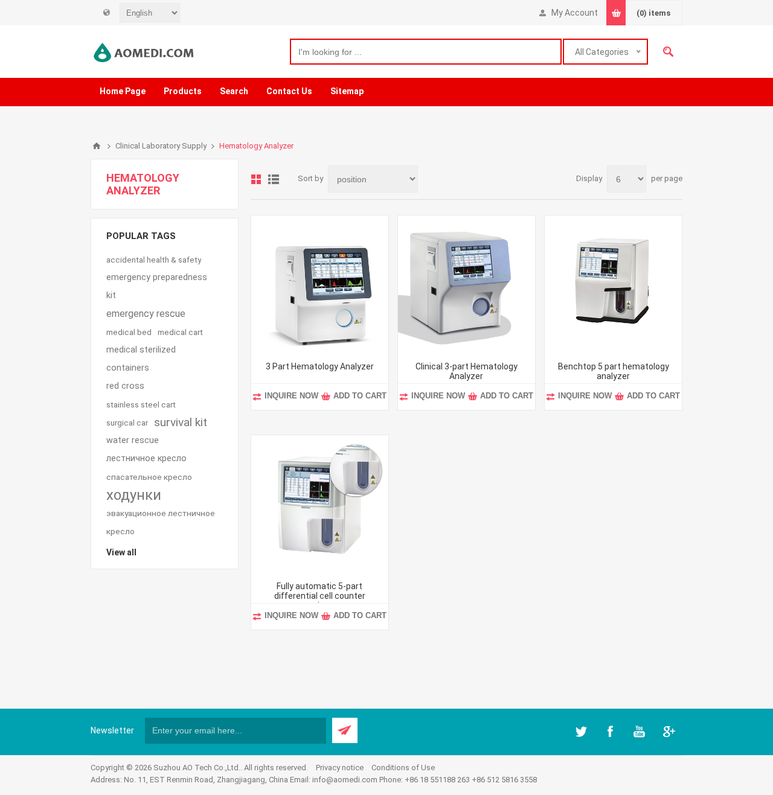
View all (121, 552)
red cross (125, 386)
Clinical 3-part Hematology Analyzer (466, 371)
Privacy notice (340, 767)
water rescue (132, 440)
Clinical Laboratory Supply (161, 145)
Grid (256, 179)
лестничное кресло (146, 458)
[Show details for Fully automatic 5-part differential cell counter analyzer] (319, 503)
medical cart (180, 332)
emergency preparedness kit (156, 286)
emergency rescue (145, 313)
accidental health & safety (153, 259)
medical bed (129, 332)
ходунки (133, 495)
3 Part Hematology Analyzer (320, 366)
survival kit (180, 422)
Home (97, 146)
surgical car (127, 422)
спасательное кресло (149, 477)
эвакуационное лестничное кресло (160, 522)
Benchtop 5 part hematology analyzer (613, 371)
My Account (574, 13)
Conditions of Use (403, 767)
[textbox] (426, 52)
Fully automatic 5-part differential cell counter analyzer (319, 595)
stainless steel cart (141, 404)
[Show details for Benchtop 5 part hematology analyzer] (613, 284)
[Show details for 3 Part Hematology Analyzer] (319, 284)
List (273, 179)
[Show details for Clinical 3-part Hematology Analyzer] (466, 284)
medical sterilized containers (141, 359)
